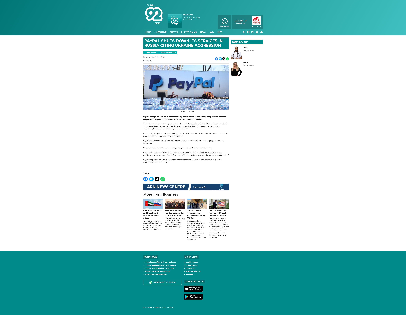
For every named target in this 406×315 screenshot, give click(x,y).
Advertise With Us (193, 271)
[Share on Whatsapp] (227, 58)
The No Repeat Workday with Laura (159, 268)
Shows (174, 32)
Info (219, 32)
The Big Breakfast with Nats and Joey (160, 262)
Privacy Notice (191, 265)
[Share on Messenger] (220, 58)
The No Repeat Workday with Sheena (160, 265)
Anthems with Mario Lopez (156, 274)
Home (148, 32)
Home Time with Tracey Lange (157, 271)
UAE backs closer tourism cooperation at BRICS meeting (174, 213)
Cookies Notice (192, 262)
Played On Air (189, 32)
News (203, 32)
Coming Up (240, 41)
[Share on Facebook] (216, 58)
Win (212, 32)
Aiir (157, 307)
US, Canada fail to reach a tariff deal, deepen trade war (217, 213)
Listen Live (161, 32)
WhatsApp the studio (164, 282)
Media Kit (189, 274)
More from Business (168, 52)
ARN (150, 307)
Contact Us (190, 268)
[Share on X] (223, 58)
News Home (151, 52)
